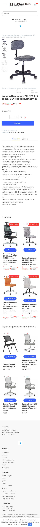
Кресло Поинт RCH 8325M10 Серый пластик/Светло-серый (10, 407)
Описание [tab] (15, 139)
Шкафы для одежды (8, 498)
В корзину (17, 123)
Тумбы (4, 481)
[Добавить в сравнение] (25, 117)
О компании (5, 452)
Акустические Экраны (9, 491)
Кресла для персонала (34, 90)
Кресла (26, 88)
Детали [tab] (25, 139)
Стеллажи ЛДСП (7, 486)
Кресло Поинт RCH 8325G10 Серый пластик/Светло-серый (29, 364)
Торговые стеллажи (8, 496)
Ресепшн (4, 488)
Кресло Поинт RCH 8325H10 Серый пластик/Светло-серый (29, 407)
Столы (4, 478)
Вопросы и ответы (8, 462)
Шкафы (4, 483)
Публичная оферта (8, 460)
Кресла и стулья (19, 90)
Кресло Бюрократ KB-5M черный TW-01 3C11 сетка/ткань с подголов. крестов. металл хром (10, 259)
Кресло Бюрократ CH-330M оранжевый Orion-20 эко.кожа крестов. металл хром (10, 308)
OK (30, 524)
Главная (4, 88)
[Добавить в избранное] (21, 117)
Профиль (4, 465)
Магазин (17, 35)
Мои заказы (5, 467)
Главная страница (7, 35)
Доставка (4, 455)
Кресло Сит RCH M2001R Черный (9, 366)
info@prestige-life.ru (12, 432)
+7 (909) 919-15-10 (21, 20)
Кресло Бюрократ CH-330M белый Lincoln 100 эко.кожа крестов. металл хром (29, 309)
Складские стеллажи (8, 493)
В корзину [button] (11, 250)
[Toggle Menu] (5, 4)
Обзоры (4, 457)
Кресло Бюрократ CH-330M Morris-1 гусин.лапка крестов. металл (29, 261)
